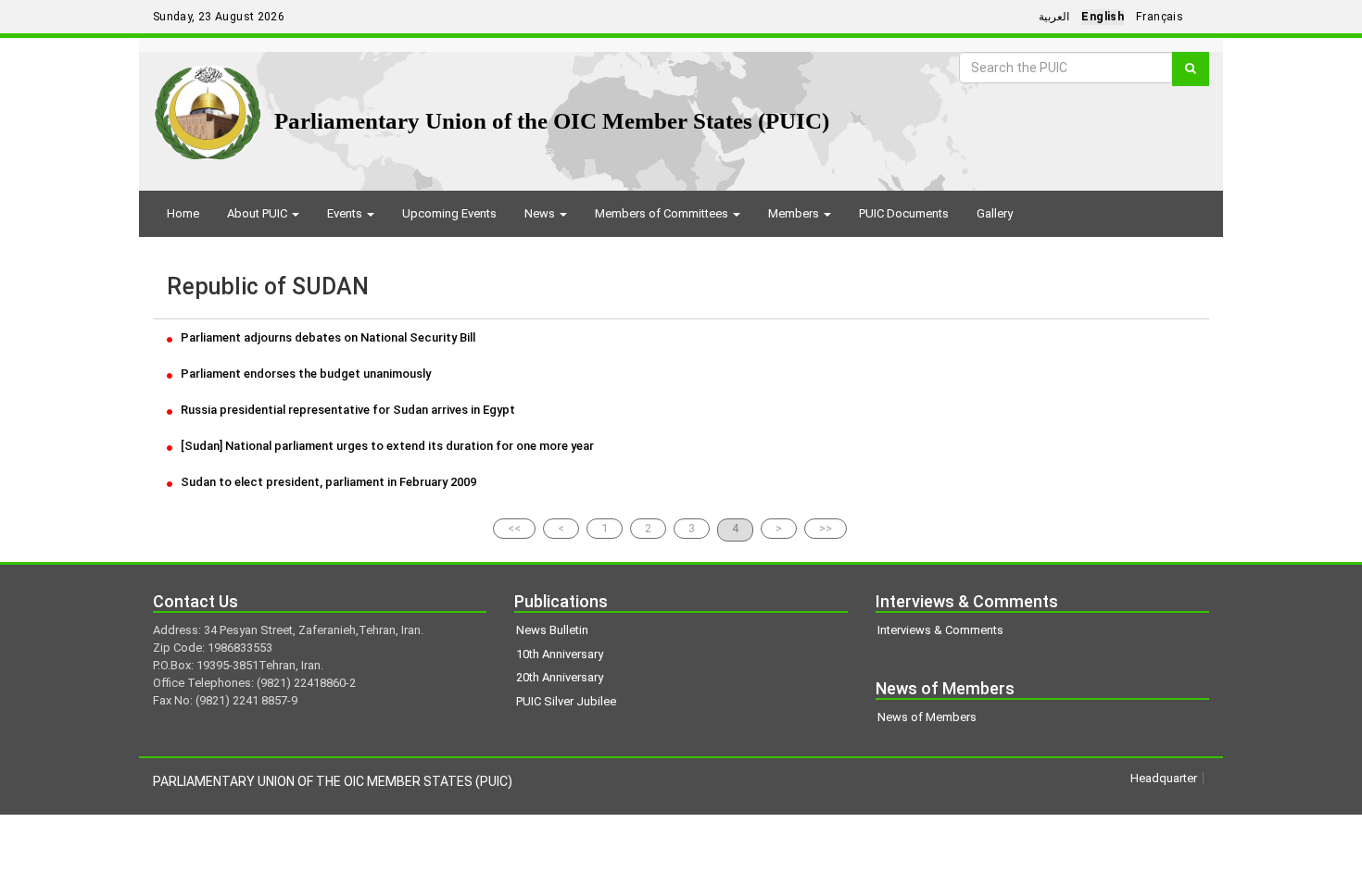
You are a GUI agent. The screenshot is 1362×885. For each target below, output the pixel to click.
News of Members (927, 717)
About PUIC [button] (258, 213)
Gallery (995, 213)
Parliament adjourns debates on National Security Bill (326, 337)
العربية (1054, 16)
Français (1159, 16)
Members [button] (795, 213)
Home (183, 213)
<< (514, 528)
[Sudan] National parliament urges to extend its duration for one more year (386, 446)
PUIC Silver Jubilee (566, 701)
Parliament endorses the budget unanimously (304, 373)
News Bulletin (552, 630)
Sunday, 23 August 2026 (218, 16)
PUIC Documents (904, 213)
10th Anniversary (559, 654)
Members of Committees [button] (663, 213)
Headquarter (1163, 778)
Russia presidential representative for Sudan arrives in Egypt (346, 410)
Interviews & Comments (940, 630)
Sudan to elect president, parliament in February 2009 (327, 482)
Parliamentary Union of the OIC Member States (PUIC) (551, 120)
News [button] (541, 213)
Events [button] (346, 213)
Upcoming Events (449, 213)
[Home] (208, 106)
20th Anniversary (559, 677)
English (1102, 16)
